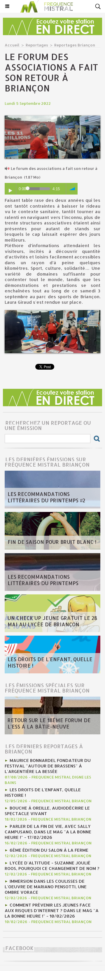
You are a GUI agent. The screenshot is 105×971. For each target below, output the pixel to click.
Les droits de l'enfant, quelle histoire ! (50, 662)
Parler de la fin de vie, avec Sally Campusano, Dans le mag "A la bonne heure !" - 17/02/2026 (48, 831)
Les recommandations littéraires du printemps (43, 579)
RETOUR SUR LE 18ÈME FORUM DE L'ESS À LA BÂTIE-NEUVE (49, 723)
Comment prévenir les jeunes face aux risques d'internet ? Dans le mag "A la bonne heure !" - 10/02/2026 (52, 910)
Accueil (12, 45)
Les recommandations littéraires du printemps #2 (46, 497)
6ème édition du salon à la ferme (49, 850)
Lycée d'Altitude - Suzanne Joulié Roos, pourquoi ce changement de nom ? (52, 865)
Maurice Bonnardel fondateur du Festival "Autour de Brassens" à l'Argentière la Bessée (48, 766)
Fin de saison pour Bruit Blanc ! (52, 542)
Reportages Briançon (74, 45)
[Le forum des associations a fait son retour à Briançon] (52, 118)
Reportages (37, 45)
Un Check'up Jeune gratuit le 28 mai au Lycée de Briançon (52, 621)
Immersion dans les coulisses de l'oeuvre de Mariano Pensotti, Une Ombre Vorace (46, 886)
